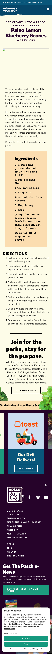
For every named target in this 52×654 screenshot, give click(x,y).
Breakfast (14, 22)
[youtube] (46, 497)
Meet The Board (16, 534)
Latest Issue (13, 607)
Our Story (13, 514)
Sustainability (16, 518)
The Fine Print (15, 556)
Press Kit (12, 530)
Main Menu (48, 9)
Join (9, 548)
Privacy (12, 552)
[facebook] (30, 497)
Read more (26, 468)
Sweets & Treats (26, 25)
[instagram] (22, 497)
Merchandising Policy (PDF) (24, 522)
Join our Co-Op (26, 390)
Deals (10, 544)
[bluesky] (38, 497)
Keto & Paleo (35, 22)
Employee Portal (17, 537)
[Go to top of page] (46, 485)
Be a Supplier (15, 526)
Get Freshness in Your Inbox (22, 590)
